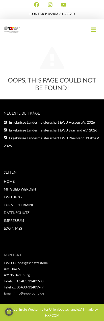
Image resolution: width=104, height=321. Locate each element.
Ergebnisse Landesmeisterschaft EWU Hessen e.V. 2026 (52, 122)
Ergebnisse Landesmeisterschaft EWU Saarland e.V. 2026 (53, 130)
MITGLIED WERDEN (20, 189)
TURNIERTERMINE (19, 205)
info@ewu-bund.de (29, 293)
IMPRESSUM (14, 220)
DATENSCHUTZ (17, 212)
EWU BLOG (13, 197)
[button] (9, 312)
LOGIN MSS (13, 228)
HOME (9, 181)
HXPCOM (52, 315)
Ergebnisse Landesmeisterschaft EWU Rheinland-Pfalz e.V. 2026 (52, 142)
